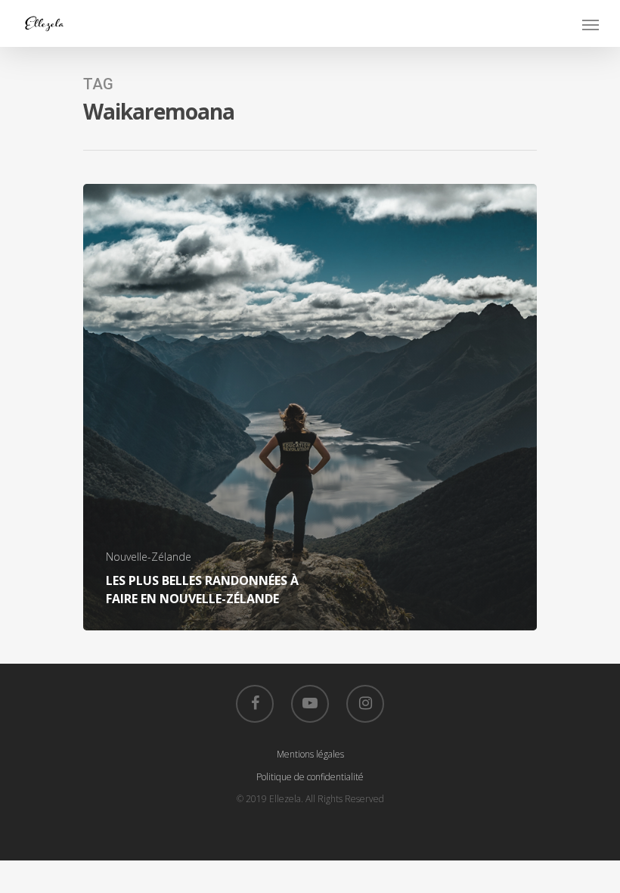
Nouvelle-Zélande (148, 556)
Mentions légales (310, 754)
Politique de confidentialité (310, 776)
